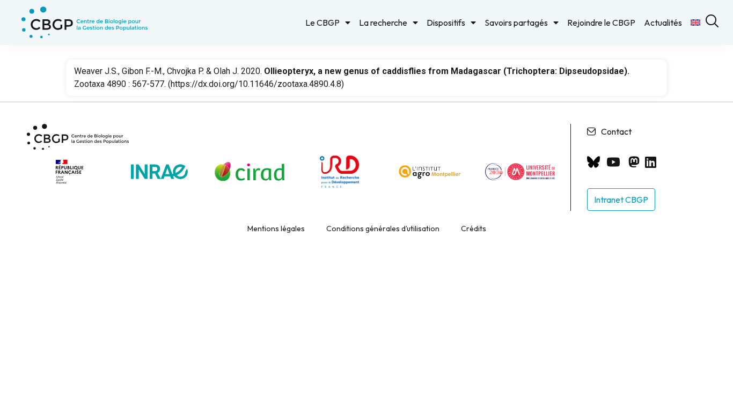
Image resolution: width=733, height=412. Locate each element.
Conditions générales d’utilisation (382, 228)
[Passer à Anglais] (695, 22)
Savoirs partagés (516, 22)
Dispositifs (446, 22)
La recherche (383, 22)
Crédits (473, 228)
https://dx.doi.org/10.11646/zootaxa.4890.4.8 (256, 84)
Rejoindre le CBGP (601, 22)
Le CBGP (322, 22)
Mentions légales (276, 228)
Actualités (663, 22)
